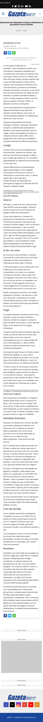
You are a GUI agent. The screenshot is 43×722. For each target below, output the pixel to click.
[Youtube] (26, 6)
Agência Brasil (11, 46)
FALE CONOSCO (5, 3)
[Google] (22, 6)
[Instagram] (19, 6)
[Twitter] (15, 6)
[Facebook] (12, 6)
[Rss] (30, 6)
